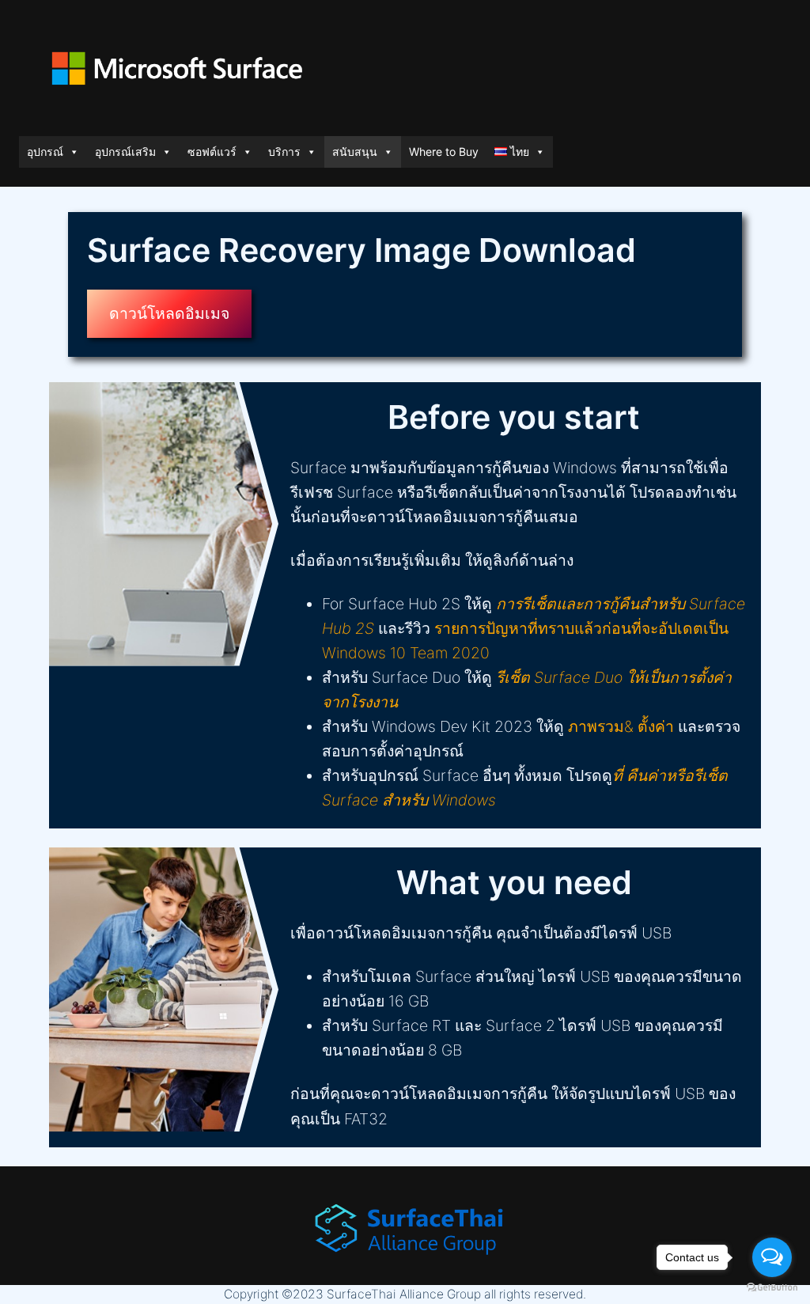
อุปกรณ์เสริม (125, 151)
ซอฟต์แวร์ (212, 151)
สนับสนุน (354, 151)
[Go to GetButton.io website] (772, 1288)
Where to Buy (444, 151)
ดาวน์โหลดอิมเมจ (169, 313)
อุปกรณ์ (45, 151)
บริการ (284, 151)
